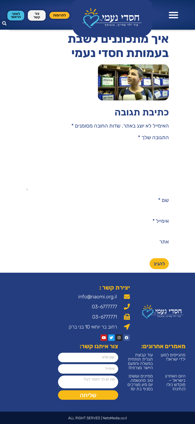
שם (163, 200)
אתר (164, 241)
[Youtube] (104, 337)
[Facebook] (126, 337)
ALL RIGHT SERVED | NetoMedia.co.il (97, 418)
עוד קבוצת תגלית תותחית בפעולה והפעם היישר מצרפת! (140, 361)
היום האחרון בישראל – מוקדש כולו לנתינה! (175, 382)
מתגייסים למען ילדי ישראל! (173, 357)
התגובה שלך (153, 137)
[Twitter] (111, 337)
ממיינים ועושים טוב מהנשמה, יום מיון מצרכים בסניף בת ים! (140, 382)
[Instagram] (119, 337)
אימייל (160, 221)
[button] (173, 15)
